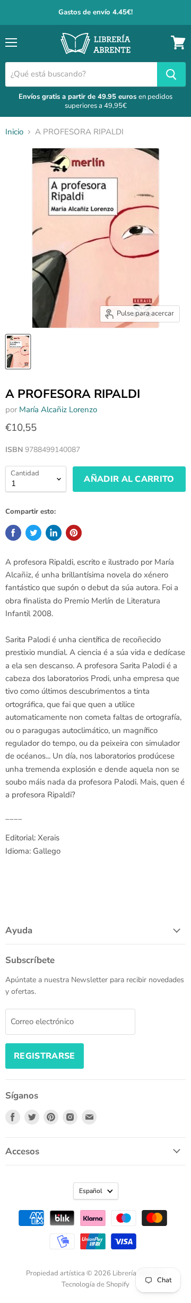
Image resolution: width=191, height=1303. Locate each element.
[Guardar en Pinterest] (74, 533)
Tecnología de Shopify (95, 1284)
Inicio (14, 132)
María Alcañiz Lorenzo (58, 409)
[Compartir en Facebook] (13, 533)
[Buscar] (171, 74)
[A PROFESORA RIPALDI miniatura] (18, 352)
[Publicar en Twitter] (33, 533)
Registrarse (44, 1056)
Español (90, 1191)
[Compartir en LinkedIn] (54, 533)
